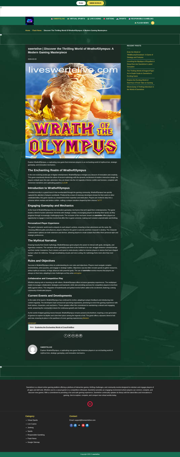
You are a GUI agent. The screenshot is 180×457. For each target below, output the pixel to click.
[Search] (152, 23)
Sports (122, 19)
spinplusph (32, 323)
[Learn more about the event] (90, 11)
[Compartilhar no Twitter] (69, 335)
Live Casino (95, 19)
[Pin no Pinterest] (77, 335)
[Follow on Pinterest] (83, 425)
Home (27, 30)
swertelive (59, 19)
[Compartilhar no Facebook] (65, 335)
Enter (81, 3)
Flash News (143, 23)
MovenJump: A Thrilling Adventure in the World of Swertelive (140, 88)
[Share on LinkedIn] (80, 335)
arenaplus (77, 273)
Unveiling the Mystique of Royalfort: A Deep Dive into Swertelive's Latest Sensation (140, 64)
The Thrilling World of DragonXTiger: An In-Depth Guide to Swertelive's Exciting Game (140, 73)
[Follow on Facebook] (71, 425)
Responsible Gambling (142, 19)
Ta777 (99, 200)
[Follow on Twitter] (75, 425)
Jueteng (110, 19)
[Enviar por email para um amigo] (73, 335)
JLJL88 (65, 183)
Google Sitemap (34, 442)
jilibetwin (85, 318)
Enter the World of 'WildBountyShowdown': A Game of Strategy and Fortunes (140, 54)
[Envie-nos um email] (79, 425)
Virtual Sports (77, 19)
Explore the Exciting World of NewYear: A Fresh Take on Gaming (140, 81)
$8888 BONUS (95, 3)
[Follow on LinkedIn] (87, 425)
